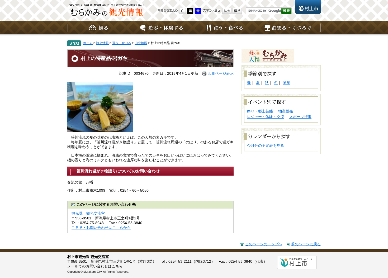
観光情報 (106, 12)
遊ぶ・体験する (162, 27)
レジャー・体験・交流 (265, 117)
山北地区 (141, 43)
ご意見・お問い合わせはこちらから (101, 228)
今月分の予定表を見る (265, 146)
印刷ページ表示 (221, 74)
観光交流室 (95, 213)
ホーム (88, 43)
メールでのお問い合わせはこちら (95, 266)
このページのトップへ (263, 244)
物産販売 (285, 111)
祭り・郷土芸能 (260, 111)
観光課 (77, 213)
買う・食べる (225, 27)
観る (99, 27)
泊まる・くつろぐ (289, 27)
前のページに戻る (306, 244)
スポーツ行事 (300, 117)
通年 (286, 83)
